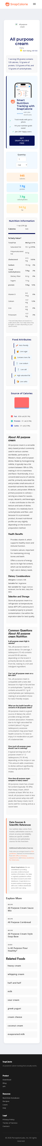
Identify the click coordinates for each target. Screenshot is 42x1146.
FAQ (4, 1108)
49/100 (34, 51)
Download (7, 1080)
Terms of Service (10, 1123)
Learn (5, 1105)
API (4, 1086)
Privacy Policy (8, 1119)
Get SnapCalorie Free (22, 140)
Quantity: (22, 154)
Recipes (6, 1101)
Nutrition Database (11, 1098)
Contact (6, 1126)
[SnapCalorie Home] (17, 4)
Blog (4, 1083)
